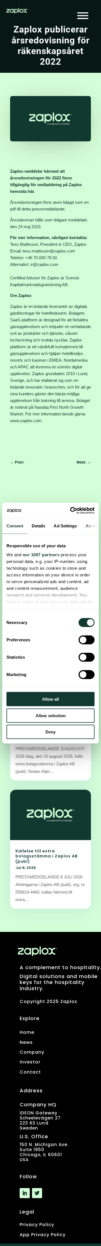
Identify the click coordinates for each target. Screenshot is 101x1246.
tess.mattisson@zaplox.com (49, 251)
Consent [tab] (14, 525)
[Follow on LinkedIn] (25, 1193)
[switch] (87, 639)
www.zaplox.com (26, 420)
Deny (50, 732)
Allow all (50, 699)
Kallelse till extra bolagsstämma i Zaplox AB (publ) (46, 856)
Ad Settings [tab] (65, 525)
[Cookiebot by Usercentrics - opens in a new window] (71, 510)
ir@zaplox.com (44, 264)
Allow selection (51, 715)
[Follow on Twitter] (37, 1193)
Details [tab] (38, 525)
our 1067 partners (41, 554)
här (31, 191)
